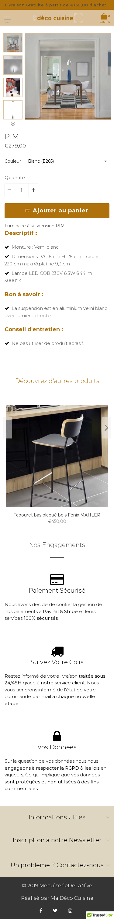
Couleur (13, 161)
